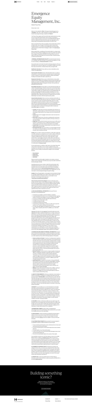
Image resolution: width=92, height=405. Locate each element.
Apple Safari (35, 156)
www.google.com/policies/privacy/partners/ (40, 178)
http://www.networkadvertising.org (48, 168)
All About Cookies (43, 143)
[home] (25, 2)
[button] (53, 1)
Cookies (43, 114)
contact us (44, 52)
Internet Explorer (36, 153)
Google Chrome (36, 155)
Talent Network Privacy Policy (36, 82)
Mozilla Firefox (35, 154)
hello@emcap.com (46, 337)
